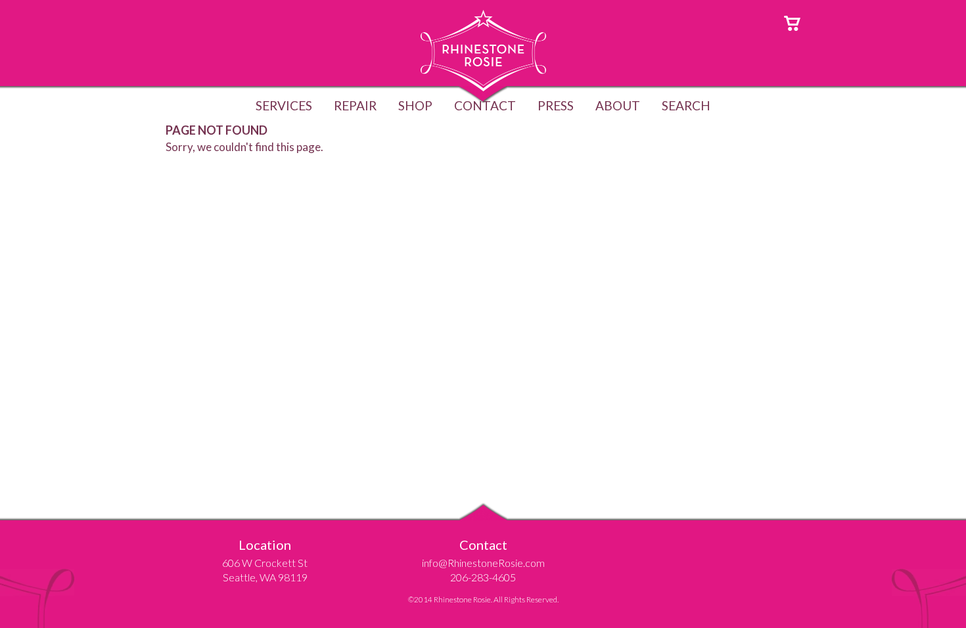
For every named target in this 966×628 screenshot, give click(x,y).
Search (686, 105)
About (617, 105)
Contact (485, 105)
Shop (415, 105)
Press (556, 105)
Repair (355, 105)
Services (284, 105)
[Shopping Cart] (792, 22)
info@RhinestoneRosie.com (483, 562)
